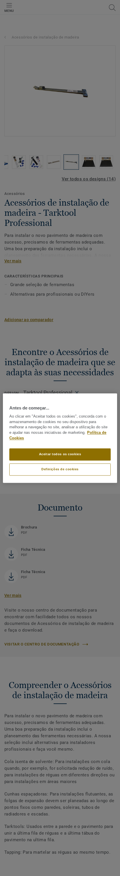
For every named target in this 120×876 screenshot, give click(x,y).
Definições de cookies (60, 469)
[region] (60, 438)
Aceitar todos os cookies (60, 454)
